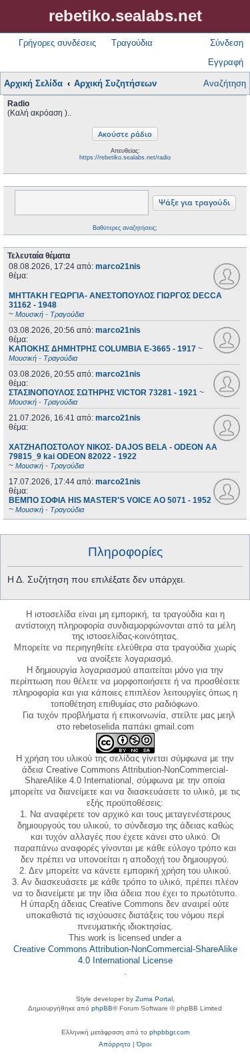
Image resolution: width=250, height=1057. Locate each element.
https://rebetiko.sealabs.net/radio (125, 157)
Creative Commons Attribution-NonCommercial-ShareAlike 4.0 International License (125, 954)
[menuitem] (115, 1044)
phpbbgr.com (169, 1032)
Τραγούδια (132, 43)
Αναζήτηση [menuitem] (224, 83)
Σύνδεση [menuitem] (226, 43)
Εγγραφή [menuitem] (225, 62)
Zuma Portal (154, 999)
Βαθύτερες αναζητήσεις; (125, 228)
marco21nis (118, 266)
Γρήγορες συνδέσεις (57, 43)
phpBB (102, 1008)
